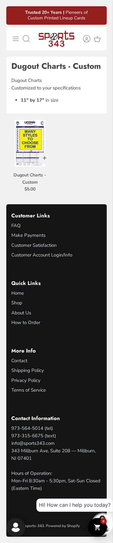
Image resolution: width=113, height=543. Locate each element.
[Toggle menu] (16, 39)
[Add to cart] (44, 158)
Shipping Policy (27, 370)
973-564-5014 (27, 428)
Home (17, 293)
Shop (16, 303)
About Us (21, 313)
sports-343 (34, 525)
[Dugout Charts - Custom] (29, 143)
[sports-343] (56, 38)
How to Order (25, 322)
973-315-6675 (27, 436)
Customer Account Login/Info (41, 255)
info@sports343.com (33, 443)
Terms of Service (28, 390)
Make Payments (28, 235)
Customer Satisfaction (34, 245)
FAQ (16, 225)
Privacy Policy (25, 380)
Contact (19, 361)
